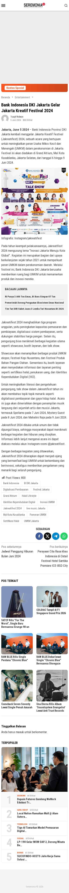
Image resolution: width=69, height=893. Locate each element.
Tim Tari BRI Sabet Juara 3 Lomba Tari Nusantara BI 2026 (34, 308)
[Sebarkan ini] (39, 536)
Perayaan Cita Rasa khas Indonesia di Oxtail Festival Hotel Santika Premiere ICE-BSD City (53, 556)
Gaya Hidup (22, 810)
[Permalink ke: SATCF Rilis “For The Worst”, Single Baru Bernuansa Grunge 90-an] (17, 602)
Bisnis (20, 853)
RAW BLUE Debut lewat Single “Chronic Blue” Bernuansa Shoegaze (48, 660)
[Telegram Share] (55, 536)
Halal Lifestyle (29, 495)
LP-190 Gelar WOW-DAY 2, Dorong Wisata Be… (41, 843)
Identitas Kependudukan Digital (19, 502)
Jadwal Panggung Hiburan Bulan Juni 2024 (17, 551)
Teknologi (22, 824)
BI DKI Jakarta (31, 483)
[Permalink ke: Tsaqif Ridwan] (5, 118)
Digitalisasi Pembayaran (15, 489)
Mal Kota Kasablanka (14, 514)
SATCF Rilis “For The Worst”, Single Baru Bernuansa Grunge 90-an (15, 623)
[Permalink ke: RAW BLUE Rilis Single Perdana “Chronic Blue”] (17, 643)
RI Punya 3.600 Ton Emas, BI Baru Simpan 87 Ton (30, 296)
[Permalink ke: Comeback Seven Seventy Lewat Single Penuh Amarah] (17, 685)
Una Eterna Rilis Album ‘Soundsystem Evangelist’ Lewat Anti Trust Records (51, 707)
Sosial (20, 838)
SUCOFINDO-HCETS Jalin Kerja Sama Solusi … (38, 858)
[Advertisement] (34, 47)
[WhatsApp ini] (64, 536)
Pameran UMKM (38, 514)
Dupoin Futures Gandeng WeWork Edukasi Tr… (36, 800)
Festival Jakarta (41, 489)
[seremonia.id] (34, 5)
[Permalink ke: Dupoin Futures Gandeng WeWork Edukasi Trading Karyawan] (34, 769)
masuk (20, 732)
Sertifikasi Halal (11, 521)
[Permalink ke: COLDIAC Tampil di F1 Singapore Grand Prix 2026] (52, 596)
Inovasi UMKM (47, 502)
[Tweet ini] (47, 536)
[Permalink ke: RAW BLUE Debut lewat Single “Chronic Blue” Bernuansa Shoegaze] (52, 643)
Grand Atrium (10, 495)
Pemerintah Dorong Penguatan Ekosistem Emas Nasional (34, 302)
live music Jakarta (35, 508)
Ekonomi (21, 796)
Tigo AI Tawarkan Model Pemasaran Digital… (38, 829)
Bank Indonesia (11, 483)
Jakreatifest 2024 (12, 508)
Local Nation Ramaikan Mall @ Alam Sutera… (37, 815)
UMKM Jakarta (31, 521)
